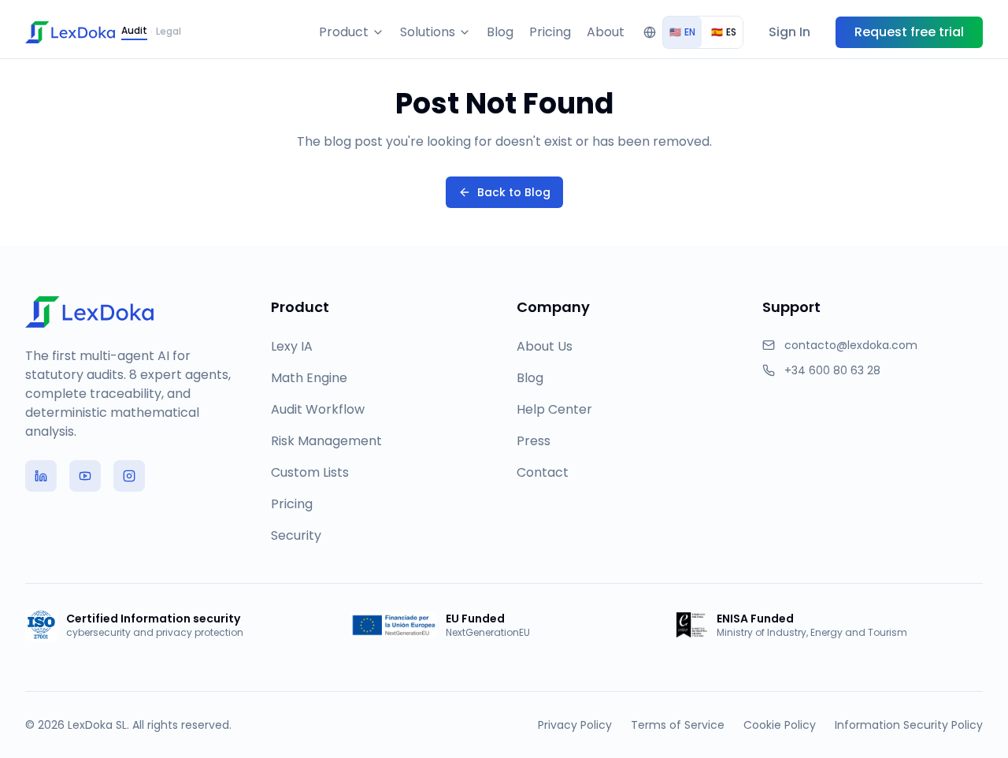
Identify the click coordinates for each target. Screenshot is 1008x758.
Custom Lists (310, 472)
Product (344, 32)
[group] (702, 32)
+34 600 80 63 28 (832, 370)
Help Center (554, 409)
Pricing (550, 32)
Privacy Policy (575, 725)
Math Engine (309, 378)
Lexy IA (292, 346)
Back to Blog (513, 192)
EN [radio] (682, 32)
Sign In (789, 32)
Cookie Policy (779, 725)
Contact (543, 472)
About (605, 32)
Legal (168, 31)
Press (533, 441)
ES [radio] (723, 32)
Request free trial (909, 32)
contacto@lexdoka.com (850, 345)
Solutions (427, 32)
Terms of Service (677, 725)
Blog (500, 32)
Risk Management (326, 441)
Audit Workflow (318, 409)
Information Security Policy (909, 725)
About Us (545, 346)
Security (296, 535)
